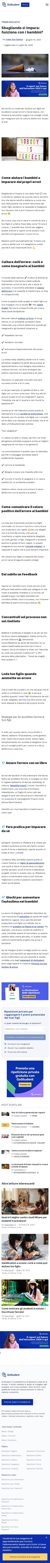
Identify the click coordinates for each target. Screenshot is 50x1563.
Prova (25, 5)
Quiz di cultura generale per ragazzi (28, 1112)
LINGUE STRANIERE (21, 1156)
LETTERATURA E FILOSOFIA (25, 1143)
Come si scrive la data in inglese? (26, 1150)
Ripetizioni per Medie (11, 1484)
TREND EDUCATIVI (11, 22)
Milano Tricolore (9, 1436)
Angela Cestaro (20, 1115)
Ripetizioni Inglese (9, 1451)
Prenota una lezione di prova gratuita (25, 1037)
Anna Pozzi (9, 1270)
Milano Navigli (7, 1431)
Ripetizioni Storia (34, 1460)
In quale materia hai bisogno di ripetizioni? (22, 1023)
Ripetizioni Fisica (34, 1464)
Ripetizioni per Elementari (13, 1479)
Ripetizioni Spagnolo (10, 1464)
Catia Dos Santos (14, 39)
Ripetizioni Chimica (35, 1469)
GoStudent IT (20, 1170)
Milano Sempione (9, 1440)
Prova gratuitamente (17, 1402)
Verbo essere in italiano (22, 1123)
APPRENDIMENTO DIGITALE (25, 1172)
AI (37, 1172)
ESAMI (34, 1116)
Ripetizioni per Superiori (12, 1488)
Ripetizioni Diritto (34, 1455)
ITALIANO (35, 1127)
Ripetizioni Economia (36, 1451)
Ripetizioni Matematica (11, 1455)
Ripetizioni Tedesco (10, 1469)
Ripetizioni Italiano (9, 1460)
